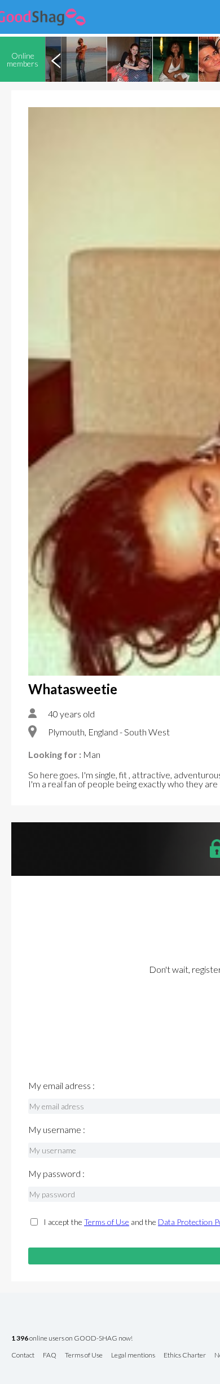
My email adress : (61, 1085)
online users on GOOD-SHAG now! (72, 1338)
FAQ (49, 1355)
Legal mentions (133, 1355)
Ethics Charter (185, 1355)
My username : (56, 1129)
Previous (56, 59)
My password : (56, 1173)
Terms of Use (106, 1222)
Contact (22, 1355)
